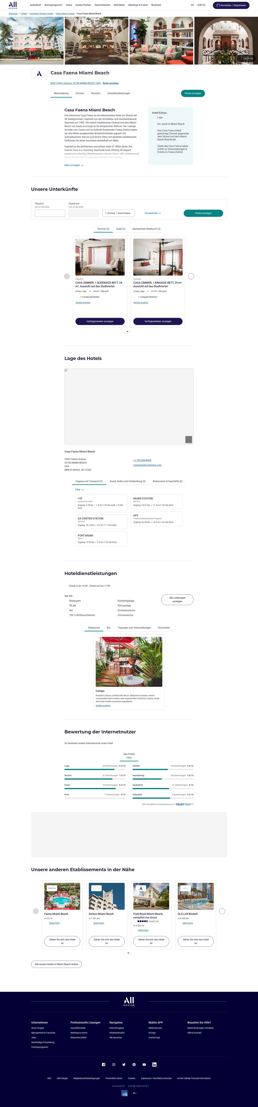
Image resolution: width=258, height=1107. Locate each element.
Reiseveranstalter (78, 1037)
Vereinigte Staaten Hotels (41, 13)
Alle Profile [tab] (129, 756)
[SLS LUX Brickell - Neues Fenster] (196, 896)
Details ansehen (103, 705)
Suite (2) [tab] (120, 228)
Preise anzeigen (193, 93)
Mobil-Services (155, 1028)
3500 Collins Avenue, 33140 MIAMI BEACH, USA (75, 83)
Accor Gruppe (37, 1028)
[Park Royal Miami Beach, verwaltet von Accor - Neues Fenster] (151, 896)
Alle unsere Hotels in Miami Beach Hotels (56, 964)
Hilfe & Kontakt (194, 1033)
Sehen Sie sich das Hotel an (62, 941)
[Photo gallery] (129, 41)
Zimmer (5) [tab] (103, 228)
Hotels (24, 13)
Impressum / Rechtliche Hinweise (156, 1078)
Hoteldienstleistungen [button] (90, 573)
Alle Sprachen (115, 1037)
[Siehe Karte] (129, 406)
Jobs (33, 1037)
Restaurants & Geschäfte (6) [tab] (168, 481)
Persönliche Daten (114, 1078)
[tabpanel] (129, 284)
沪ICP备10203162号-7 (138, 1086)
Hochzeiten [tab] (164, 627)
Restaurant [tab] (94, 627)
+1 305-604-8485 (142, 460)
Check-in (42, 205)
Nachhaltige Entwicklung (42, 1042)
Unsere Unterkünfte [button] (54, 189)
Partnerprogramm (39, 1047)
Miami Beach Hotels (65, 13)
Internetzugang (116, 1028)
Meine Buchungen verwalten (201, 1028)
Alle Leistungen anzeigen (177, 599)
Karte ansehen (111, 83)
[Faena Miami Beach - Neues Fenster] (62, 896)
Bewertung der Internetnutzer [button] (100, 732)
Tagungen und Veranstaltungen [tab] (134, 627)
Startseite (13, 13)
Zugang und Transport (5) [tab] (89, 481)
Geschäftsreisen (78, 1028)
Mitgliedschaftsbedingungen (86, 1078)
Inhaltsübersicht (117, 1033)
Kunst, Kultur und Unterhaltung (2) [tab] (128, 481)
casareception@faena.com (147, 465)
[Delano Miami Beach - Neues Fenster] (107, 896)
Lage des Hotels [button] (83, 358)
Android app (154, 1037)
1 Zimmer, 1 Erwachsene (117, 213)
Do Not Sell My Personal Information (194, 1078)
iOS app (152, 1033)
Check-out (76, 205)
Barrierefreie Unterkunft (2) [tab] (147, 228)
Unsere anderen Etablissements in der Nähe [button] (83, 869)
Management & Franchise (43, 1033)
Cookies (131, 1078)
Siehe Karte (54, 923)
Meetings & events (78, 1033)
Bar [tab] (108, 627)
